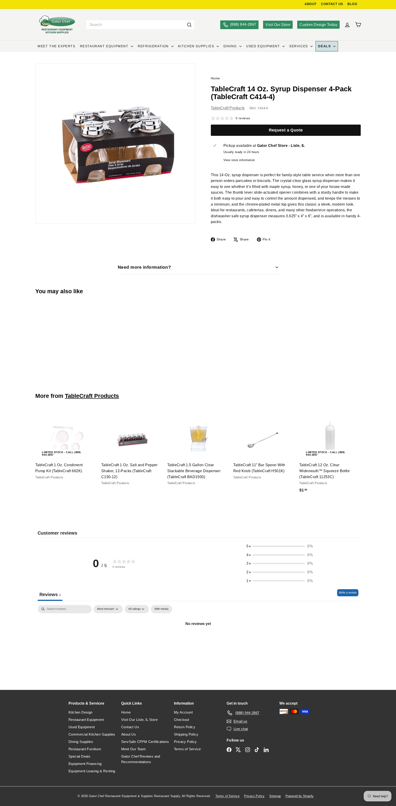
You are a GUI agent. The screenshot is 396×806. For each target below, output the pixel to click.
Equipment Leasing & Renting (92, 771)
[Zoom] (115, 143)
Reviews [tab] (50, 594)
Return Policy (184, 727)
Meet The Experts (56, 46)
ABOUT (310, 4)
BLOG (352, 4)
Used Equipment (263, 46)
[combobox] (140, 25)
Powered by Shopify (300, 796)
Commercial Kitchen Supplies (92, 734)
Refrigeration (154, 46)
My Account (183, 712)
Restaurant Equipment (105, 46)
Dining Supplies (81, 742)
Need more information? (144, 267)
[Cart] (358, 24)
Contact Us (130, 727)
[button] (279, 546)
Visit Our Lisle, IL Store (139, 720)
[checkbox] (161, 609)
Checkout (181, 720)
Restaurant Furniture (85, 749)
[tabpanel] (198, 639)
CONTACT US (332, 4)
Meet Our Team (133, 749)
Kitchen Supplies (196, 46)
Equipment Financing (85, 764)
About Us (128, 734)
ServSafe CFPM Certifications (145, 742)
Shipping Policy (186, 734)
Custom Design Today (318, 25)
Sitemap (275, 796)
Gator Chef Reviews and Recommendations (140, 759)
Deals (325, 46)
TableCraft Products (228, 108)
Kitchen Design (81, 712)
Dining (230, 46)
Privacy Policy (185, 742)
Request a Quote (286, 130)
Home (216, 78)
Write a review (348, 592)
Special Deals (79, 756)
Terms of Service (187, 749)
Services (299, 46)
